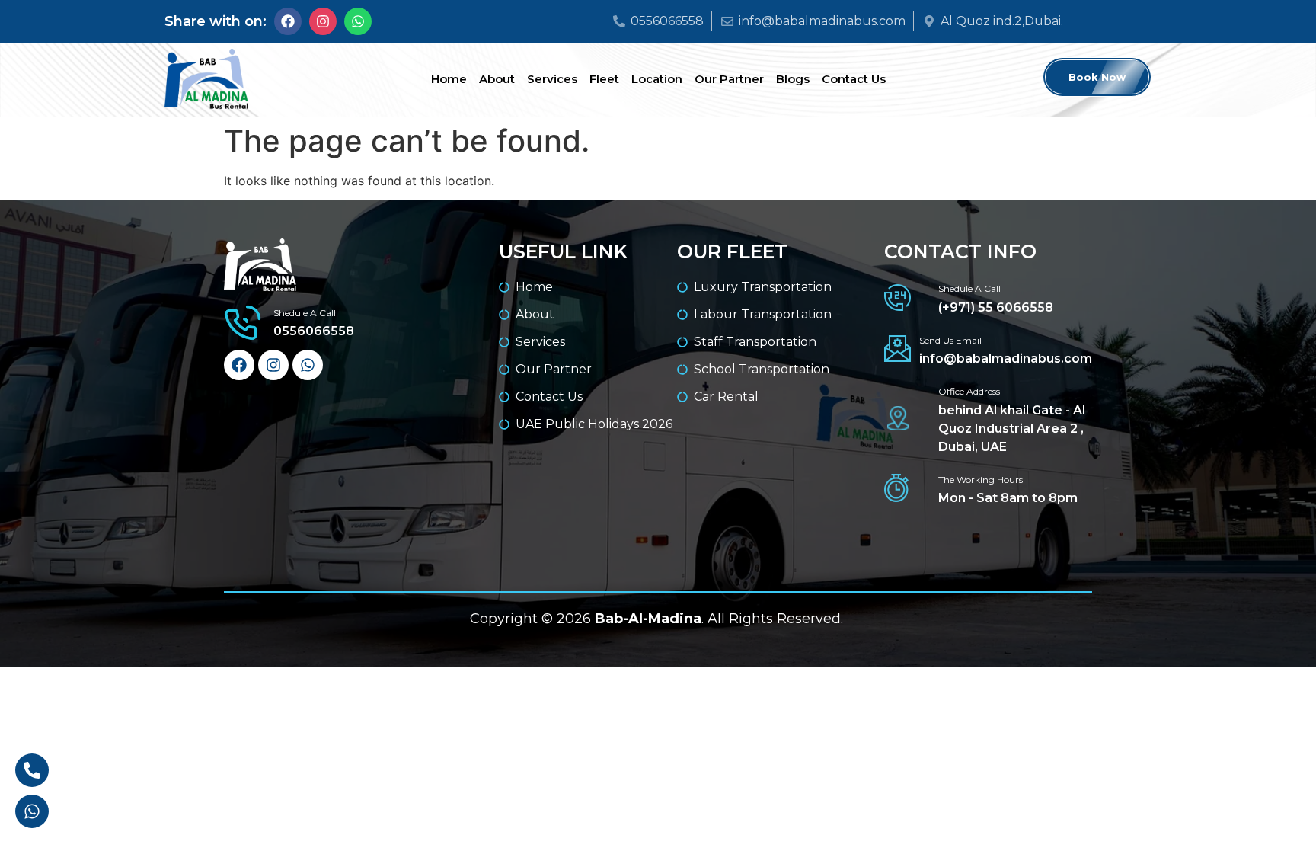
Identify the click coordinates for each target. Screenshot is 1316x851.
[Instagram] (323, 21)
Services (552, 79)
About (497, 79)
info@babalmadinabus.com (1005, 358)
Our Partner (729, 79)
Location (656, 79)
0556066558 (313, 331)
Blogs (793, 79)
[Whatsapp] (358, 21)
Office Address (969, 391)
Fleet (604, 79)
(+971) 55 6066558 (995, 307)
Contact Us (854, 79)
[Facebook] (288, 21)
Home (449, 79)
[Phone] (32, 770)
